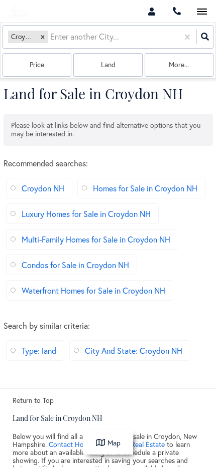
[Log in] (151, 11)
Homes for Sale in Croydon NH (145, 188)
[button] (42, 37)
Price (37, 64)
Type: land (39, 350)
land (108, 64)
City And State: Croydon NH (133, 350)
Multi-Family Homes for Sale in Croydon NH (96, 239)
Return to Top (33, 400)
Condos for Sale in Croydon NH (75, 265)
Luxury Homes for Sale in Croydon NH (86, 213)
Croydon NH (43, 188)
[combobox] (51, 37)
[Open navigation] (201, 12)
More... (179, 64)
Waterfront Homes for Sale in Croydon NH (93, 290)
